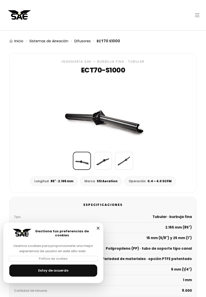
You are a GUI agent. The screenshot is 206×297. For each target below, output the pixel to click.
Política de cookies (53, 259)
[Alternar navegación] (197, 15)
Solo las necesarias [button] (98, 228)
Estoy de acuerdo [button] (53, 270)
